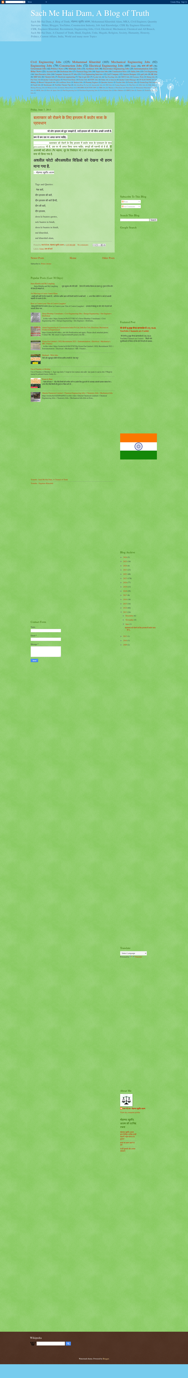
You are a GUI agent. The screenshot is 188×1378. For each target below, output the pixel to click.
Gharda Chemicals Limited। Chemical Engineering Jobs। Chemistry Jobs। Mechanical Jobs (77, 393)
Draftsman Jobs (66, 71)
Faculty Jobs (97, 77)
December (130, 615)
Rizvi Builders (119, 90)
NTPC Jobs (94, 80)
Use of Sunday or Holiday (41, 369)
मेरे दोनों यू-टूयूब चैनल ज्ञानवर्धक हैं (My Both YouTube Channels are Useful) (138, 329)
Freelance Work (138, 77)
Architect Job (92, 68)
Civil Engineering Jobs (46, 62)
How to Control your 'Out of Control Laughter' (48, 303)
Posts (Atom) (46, 263)
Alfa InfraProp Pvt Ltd (81, 85)
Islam (133, 65)
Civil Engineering (150, 71)
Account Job (51, 71)
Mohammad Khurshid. (143, 88)
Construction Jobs (70, 66)
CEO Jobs (109, 85)
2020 (125, 582)
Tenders (139, 90)
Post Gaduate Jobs (106, 90)
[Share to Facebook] (101, 245)
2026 (125, 557)
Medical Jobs (78, 82)
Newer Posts (37, 258)
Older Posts (108, 258)
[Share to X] (99, 245)
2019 (125, 586)
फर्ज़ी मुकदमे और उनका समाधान (127, 1149)
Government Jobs (38, 68)
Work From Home (69, 80)
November (130, 619)
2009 (125, 644)
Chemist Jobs (50, 76)
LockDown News (64, 82)
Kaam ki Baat (47, 379)
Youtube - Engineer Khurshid (42, 483)
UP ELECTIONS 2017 (147, 80)
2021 (125, 578)
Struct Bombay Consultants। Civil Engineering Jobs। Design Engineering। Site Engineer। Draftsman (77, 314)
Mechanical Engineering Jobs (130, 62)
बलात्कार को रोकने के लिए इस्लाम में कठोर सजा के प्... (140, 628)
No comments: (83, 244)
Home (73, 258)
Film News (132, 85)
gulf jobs (144, 74)
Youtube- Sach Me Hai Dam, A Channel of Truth (49, 479)
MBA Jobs (102, 88)
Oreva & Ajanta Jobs (53, 90)
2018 (125, 591)
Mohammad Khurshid (86, 62)
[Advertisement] (94, 49)
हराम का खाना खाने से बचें (127, 1143)
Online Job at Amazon (108, 80)
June (127, 624)
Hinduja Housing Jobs (38, 88)
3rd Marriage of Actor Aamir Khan (44, 293)
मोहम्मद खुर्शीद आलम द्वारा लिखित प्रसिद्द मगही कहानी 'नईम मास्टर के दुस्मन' (128, 1135)
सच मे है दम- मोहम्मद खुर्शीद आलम (134, 1108)
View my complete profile (130, 1112)
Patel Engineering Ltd (70, 90)
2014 (125, 607)
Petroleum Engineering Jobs (88, 90)
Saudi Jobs (37, 85)
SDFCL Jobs (130, 90)
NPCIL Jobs (40, 90)
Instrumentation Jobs (143, 68)
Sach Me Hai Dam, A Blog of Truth (90, 12)
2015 (125, 603)
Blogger (106, 1358)
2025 (125, 561)
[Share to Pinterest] (104, 245)
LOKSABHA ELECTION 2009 (86, 88)
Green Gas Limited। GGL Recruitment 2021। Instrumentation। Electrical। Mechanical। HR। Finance (76, 342)
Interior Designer (130, 74)
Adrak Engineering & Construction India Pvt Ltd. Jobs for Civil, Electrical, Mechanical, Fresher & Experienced (75, 328)
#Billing (33, 82)
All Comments (129, 206)
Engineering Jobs (41, 66)
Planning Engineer (92, 82)
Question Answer (107, 82)
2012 (125, 636)
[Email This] (94, 245)
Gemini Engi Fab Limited (148, 82)
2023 (125, 569)
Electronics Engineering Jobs (116, 68)
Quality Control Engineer (51, 80)
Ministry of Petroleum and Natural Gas (120, 88)
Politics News (57, 68)
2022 (125, 574)
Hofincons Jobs (52, 88)
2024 (125, 565)
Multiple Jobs (75, 68)
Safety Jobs (135, 71)
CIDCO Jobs (125, 77)
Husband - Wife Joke (50, 355)
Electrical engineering (66, 76)
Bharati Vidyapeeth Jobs (47, 82)
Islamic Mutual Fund (66, 88)
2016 (125, 599)
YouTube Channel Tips (63, 85)
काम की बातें (147, 65)
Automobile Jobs (97, 85)
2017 (125, 595)
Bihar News (36, 71)
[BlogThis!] (96, 245)
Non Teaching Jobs (111, 77)
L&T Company (113, 74)
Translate (138, 956)
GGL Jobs (142, 85)
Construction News (119, 71)
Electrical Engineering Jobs (106, 66)
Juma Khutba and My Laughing (43, 283)
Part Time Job (35, 80)
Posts (125, 201)
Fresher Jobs (83, 80)
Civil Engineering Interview (92, 74)
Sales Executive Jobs (42, 74)
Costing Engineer (120, 85)
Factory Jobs (132, 82)
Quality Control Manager (127, 80)
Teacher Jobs (120, 82)
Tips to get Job (84, 76)
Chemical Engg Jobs (84, 71)
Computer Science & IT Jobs (66, 74)
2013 (125, 612)
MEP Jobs (37, 76)
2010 (125, 640)
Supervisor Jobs (102, 71)
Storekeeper (48, 85)
